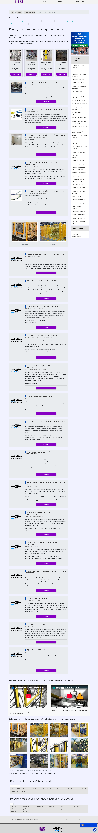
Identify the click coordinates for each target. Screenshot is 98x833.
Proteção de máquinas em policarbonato (19, 21)
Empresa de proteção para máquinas (79, 118)
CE (44, 804)
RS (33, 804)
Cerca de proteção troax (78, 100)
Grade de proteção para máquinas (78, 215)
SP (22, 804)
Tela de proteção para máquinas (78, 66)
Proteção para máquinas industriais (78, 92)
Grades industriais (76, 196)
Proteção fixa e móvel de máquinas (78, 200)
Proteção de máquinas (78, 184)
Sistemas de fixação (77, 177)
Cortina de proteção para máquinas (78, 108)
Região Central (15, 786)
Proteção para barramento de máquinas (79, 87)
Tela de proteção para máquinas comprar (64, 21)
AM (54, 804)
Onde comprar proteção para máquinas (79, 136)
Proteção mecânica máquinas (79, 165)
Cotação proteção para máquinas (78, 113)
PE (37, 804)
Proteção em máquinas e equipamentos (78, 83)
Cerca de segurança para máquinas (78, 71)
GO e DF (49, 804)
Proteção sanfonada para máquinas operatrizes (78, 168)
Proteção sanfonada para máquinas (78, 222)
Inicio (45, 2)
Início (64, 820)
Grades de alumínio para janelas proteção (78, 131)
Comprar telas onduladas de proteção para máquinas (79, 104)
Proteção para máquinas (48, 21)
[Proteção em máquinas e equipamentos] (15, 55)
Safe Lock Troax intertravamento (76, 235)
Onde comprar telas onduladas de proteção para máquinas (79, 141)
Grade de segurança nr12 (78, 218)
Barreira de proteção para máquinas (79, 96)
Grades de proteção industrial (77, 207)
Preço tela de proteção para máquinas (79, 147)
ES (19, 804)
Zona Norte (23, 786)
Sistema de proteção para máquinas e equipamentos (79, 173)
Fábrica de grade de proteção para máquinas (79, 127)
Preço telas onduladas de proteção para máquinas (78, 151)
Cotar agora (15, 74)
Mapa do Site (82, 820)
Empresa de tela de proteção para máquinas (79, 122)
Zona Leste (44, 786)
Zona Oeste (30, 786)
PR (26, 804)
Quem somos (80, 2)
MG (15, 804)
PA (57, 804)
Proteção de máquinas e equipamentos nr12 (78, 188)
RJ (11, 804)
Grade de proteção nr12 (35, 21)
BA (40, 804)
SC (30, 804)
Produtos (61, 2)
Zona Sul (38, 786)
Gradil (73, 232)
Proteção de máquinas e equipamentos (19, 23)
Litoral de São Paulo (64, 786)
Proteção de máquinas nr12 (79, 79)
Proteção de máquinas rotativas (78, 161)
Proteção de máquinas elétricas (78, 156)
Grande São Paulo (53, 786)
